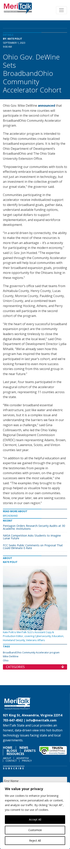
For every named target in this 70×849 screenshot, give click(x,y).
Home (7, 747)
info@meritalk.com (41, 720)
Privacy (27, 760)
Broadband (10, 515)
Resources (15, 754)
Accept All (35, 819)
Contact (11, 760)
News (23, 747)
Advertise (22, 758)
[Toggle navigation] (61, 10)
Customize (35, 830)
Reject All (35, 840)
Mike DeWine (10, 656)
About (7, 758)
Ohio (6, 660)
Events (30, 751)
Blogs (12, 751)
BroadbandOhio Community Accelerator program (31, 652)
